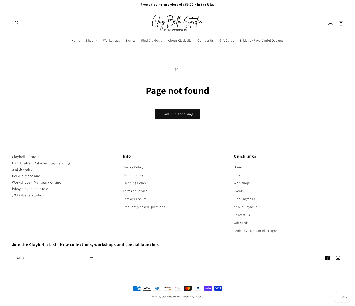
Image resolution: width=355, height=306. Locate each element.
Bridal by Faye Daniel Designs (256, 231)
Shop (238, 175)
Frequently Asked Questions (144, 207)
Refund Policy (133, 175)
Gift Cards (241, 223)
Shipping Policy (134, 183)
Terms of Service (135, 191)
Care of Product (134, 199)
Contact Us (242, 215)
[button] (17, 23)
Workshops (242, 183)
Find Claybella (244, 199)
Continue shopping (177, 113)
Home (238, 167)
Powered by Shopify (192, 296)
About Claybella (245, 207)
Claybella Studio (171, 296)
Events (239, 191)
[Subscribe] (91, 257)
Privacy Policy (133, 167)
